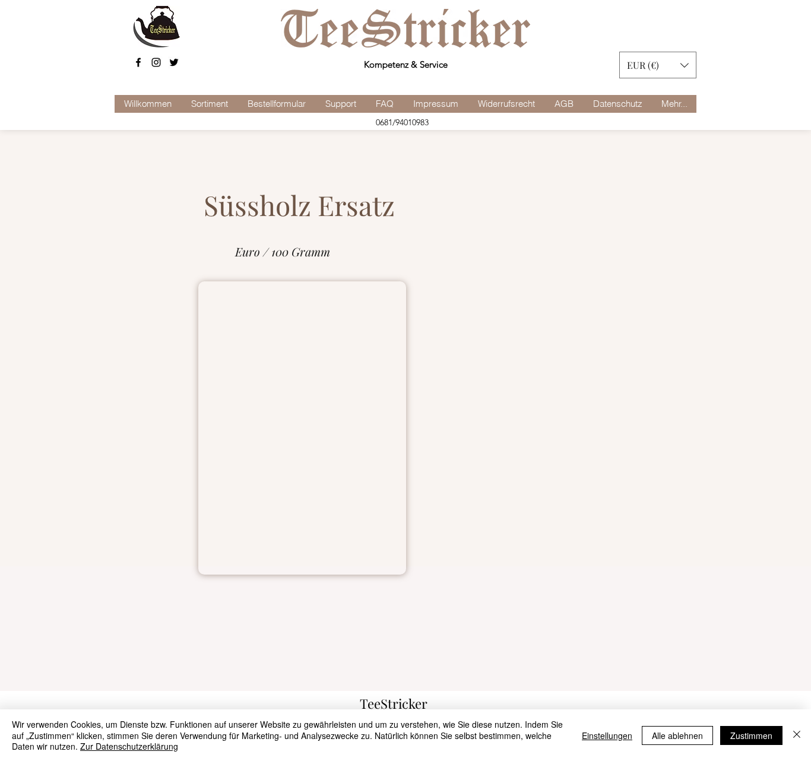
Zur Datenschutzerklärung (129, 746)
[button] (657, 65)
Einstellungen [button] (607, 735)
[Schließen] (797, 735)
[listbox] (657, 65)
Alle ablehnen (677, 735)
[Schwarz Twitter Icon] (174, 62)
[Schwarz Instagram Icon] (156, 62)
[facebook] (138, 62)
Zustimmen (751, 735)
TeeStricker (393, 703)
